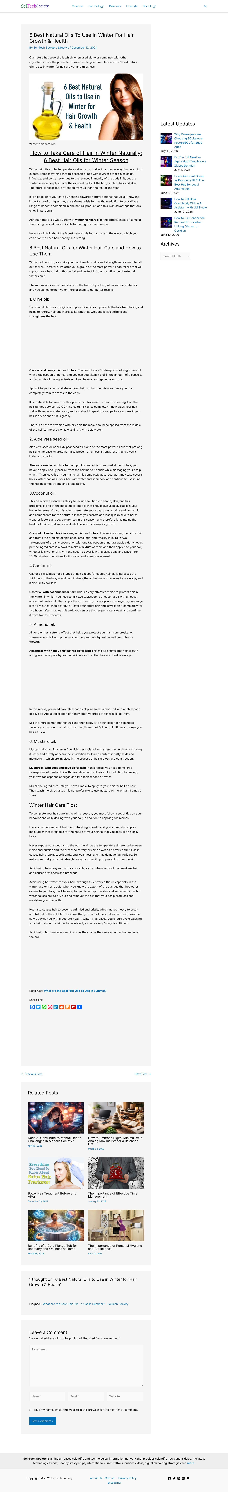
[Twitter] (174, 1478)
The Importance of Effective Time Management (112, 1195)
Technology (96, 6)
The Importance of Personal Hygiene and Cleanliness (115, 1247)
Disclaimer (114, 1482)
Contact (110, 1478)
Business (115, 6)
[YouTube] (188, 1478)
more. (191, 1463)
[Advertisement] (86, 345)
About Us (96, 1478)
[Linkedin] (183, 1478)
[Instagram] (178, 1478)
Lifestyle (131, 6)
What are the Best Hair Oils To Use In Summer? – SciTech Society (85, 1304)
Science (77, 6)
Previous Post (31, 1074)
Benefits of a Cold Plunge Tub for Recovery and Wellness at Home (52, 1247)
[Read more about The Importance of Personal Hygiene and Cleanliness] (116, 1225)
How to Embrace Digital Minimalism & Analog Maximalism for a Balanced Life (115, 1141)
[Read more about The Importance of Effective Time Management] (116, 1173)
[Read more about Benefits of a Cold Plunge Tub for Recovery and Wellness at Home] (56, 1225)
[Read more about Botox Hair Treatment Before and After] (56, 1173)
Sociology (149, 6)
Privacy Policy (127, 1478)
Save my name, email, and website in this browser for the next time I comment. (86, 1409)
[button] (205, 6)
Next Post (142, 1074)
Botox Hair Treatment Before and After (52, 1195)
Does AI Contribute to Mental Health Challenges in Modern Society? (54, 1139)
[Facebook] (169, 1478)
